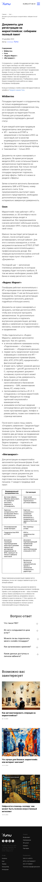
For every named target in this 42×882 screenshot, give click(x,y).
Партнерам (26, 848)
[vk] (6, 841)
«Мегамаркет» (9, 58)
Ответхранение (27, 840)
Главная (4, 14)
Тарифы (4, 864)
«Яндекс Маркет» (10, 56)
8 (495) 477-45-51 (29, 4)
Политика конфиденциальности (31, 866)
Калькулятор (5, 866)
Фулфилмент (26, 837)
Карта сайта (13, 845)
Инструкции (5, 869)
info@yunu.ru (9, 850)
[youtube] (9, 841)
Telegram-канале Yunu (17, 90)
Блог (10, 14)
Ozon (6, 53)
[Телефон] (13, 841)
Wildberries (8, 51)
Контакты (4, 858)
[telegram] (3, 841)
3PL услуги (26, 843)
